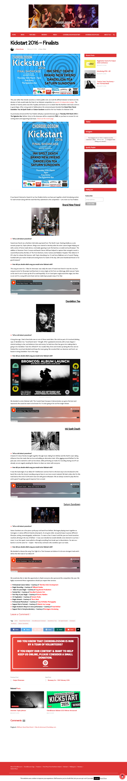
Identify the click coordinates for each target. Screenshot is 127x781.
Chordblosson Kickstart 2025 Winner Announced (62, 710)
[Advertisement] (100, 104)
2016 (16, 620)
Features (32, 35)
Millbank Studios (38, 587)
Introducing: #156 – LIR (103, 71)
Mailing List (73, 766)
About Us (107, 35)
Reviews (44, 35)
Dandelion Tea (52, 620)
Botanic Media (36, 597)
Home (14, 35)
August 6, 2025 (15, 713)
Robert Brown (20, 49)
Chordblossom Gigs (92, 35)
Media (55, 35)
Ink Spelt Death (63, 620)
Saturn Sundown (23, 623)
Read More (103, 778)
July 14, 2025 (51, 713)
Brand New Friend (25, 620)
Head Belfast (56, 607)
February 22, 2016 (32, 49)
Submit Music (14, 769)
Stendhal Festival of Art (37, 592)
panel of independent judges (65, 102)
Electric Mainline (42, 594)
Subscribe (89, 196)
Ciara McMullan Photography (47, 602)
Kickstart (72, 620)
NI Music (13, 623)
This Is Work (35, 599)
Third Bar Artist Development (48, 585)
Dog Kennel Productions (43, 590)
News (22, 35)
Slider (44, 49)
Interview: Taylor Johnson (18, 710)
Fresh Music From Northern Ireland (52, 766)
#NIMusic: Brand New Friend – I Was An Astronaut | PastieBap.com (36, 727)
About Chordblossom (16, 766)
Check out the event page (45, 119)
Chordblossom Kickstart (71, 35)
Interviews (15, 706)
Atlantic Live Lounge (43, 604)
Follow (101, 139)
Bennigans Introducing (51, 609)
